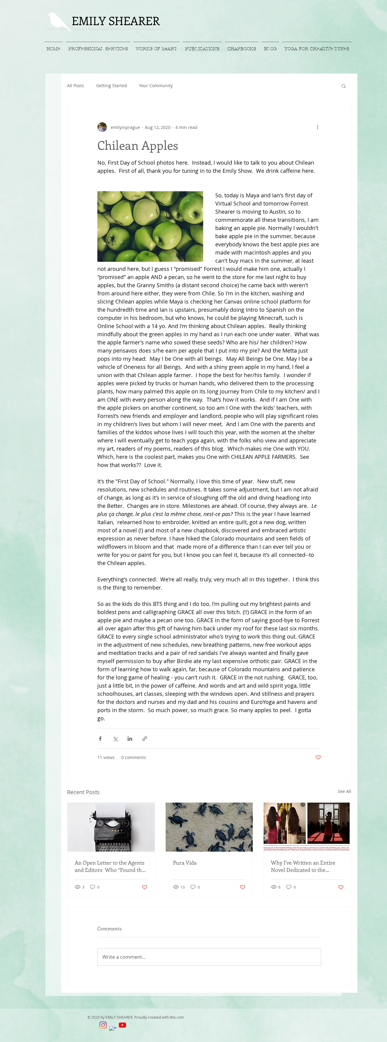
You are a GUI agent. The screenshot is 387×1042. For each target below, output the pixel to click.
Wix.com (177, 1017)
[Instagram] (103, 1025)
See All (344, 791)
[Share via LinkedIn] (130, 738)
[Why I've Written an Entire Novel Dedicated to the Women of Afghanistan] (307, 827)
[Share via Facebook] (100, 738)
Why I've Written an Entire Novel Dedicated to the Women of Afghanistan (303, 866)
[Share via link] (145, 738)
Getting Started (111, 85)
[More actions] (317, 127)
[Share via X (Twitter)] (115, 738)
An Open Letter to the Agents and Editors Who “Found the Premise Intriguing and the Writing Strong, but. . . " (110, 866)
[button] (343, 85)
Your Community (156, 85)
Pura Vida (185, 862)
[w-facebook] (112, 1029)
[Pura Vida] (209, 827)
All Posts (75, 85)
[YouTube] (122, 1025)
